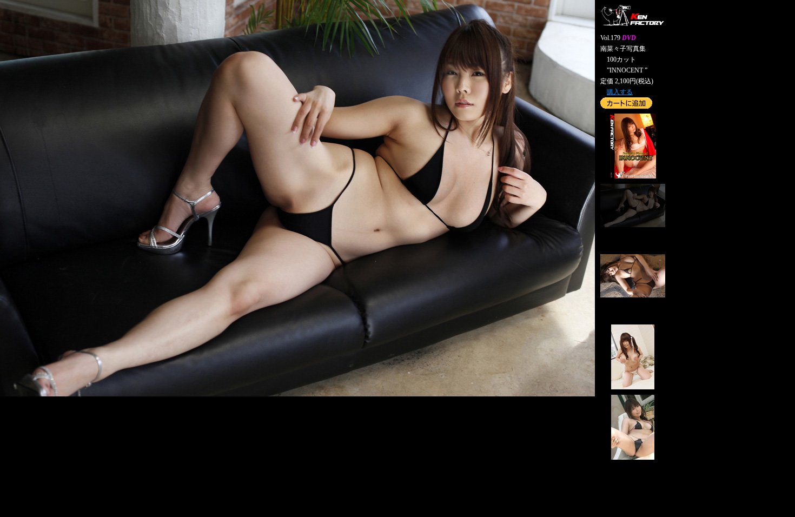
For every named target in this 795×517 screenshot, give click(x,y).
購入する (620, 92)
